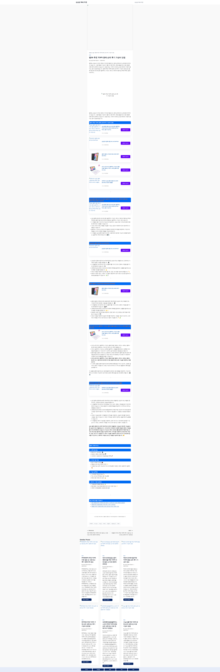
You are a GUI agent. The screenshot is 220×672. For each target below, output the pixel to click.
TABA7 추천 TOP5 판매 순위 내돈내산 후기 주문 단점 (105, 506)
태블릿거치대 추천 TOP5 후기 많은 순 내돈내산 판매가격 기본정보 (122, 532)
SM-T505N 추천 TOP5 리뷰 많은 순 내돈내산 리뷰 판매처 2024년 (108, 502)
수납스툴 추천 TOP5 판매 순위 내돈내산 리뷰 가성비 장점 (130, 624)
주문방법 (98, 669)
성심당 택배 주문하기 (94, 60)
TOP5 (91, 523)
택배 (110, 669)
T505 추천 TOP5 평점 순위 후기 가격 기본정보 (103, 504)
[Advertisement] (110, 83)
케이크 (86, 669)
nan (90, 55)
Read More (87, 600)
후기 (118, 523)
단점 (100, 523)
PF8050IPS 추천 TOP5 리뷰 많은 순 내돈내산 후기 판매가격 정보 (89, 560)
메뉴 (121, 669)
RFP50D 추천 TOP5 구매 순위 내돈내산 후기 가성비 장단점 (89, 624)
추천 (104, 523)
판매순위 (114, 523)
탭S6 (108, 523)
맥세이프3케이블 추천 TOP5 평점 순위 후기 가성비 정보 (130, 560)
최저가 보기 (125, 129)
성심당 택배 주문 (139, 2)
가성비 (96, 523)
